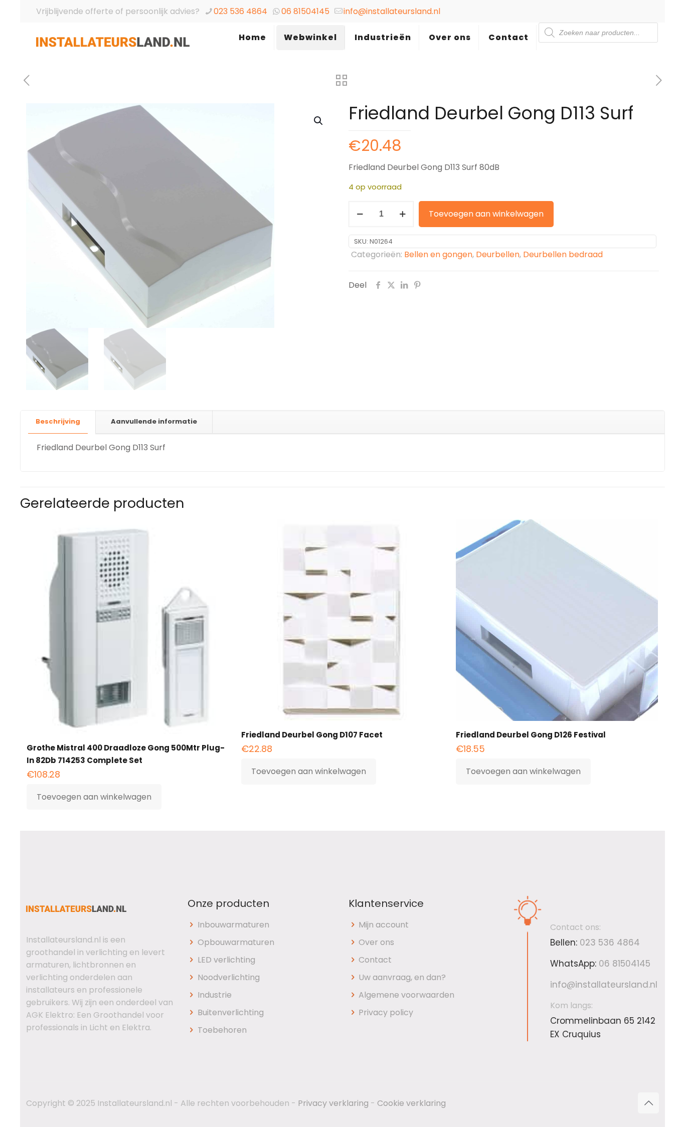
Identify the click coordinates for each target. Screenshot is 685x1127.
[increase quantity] (402, 214)
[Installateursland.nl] (113, 48)
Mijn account (384, 924)
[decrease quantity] (360, 214)
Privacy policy (386, 1012)
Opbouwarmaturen (236, 942)
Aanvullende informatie (154, 421)
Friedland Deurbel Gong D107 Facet (312, 734)
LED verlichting (226, 960)
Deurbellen (498, 254)
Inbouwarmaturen (233, 924)
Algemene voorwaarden (406, 995)
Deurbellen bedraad (563, 254)
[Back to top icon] (648, 1102)
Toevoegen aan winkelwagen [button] (94, 797)
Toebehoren (222, 1030)
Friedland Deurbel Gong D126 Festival (531, 734)
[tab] (58, 422)
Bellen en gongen (438, 254)
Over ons (376, 942)
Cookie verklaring (411, 1103)
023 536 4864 (240, 11)
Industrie (215, 995)
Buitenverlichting (231, 1012)
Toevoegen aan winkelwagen (486, 214)
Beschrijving (58, 421)
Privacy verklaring (333, 1103)
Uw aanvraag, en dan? (402, 977)
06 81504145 (305, 11)
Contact (375, 960)
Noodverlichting (229, 977)
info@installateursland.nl (392, 11)
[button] (319, 121)
